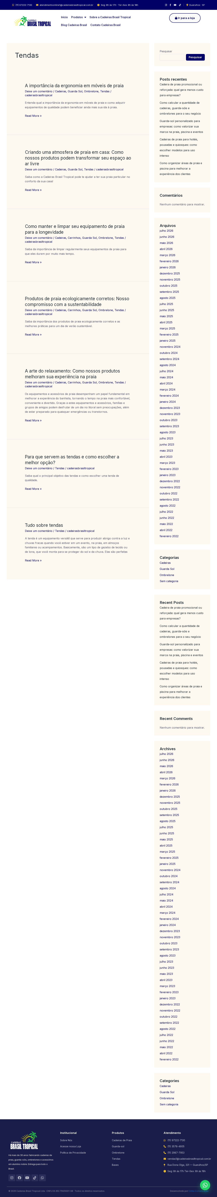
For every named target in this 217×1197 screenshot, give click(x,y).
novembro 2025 (170, 279)
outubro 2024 (169, 353)
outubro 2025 (168, 285)
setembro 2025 (169, 291)
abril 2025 (166, 322)
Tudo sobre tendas (44, 525)
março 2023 (167, 463)
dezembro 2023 (170, 408)
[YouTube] (175, 5)
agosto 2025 (167, 298)
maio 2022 (166, 524)
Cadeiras (60, 91)
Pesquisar (166, 51)
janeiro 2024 (168, 401)
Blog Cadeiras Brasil (74, 25)
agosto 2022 (167, 505)
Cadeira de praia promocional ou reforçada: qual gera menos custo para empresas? (181, 90)
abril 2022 (166, 530)
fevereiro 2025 (169, 334)
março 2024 (167, 389)
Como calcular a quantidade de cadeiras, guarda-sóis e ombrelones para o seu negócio (180, 108)
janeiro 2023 (167, 475)
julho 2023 (166, 438)
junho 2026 (167, 236)
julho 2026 (166, 230)
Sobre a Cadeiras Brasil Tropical (110, 17)
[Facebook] (170, 5)
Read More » (33, 116)
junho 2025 (167, 310)
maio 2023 (166, 450)
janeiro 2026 (168, 267)
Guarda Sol (75, 91)
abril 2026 (166, 249)
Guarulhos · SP (197, 5)
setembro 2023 (169, 426)
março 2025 (167, 328)
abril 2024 (166, 383)
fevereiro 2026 (169, 261)
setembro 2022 (169, 499)
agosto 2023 (167, 432)
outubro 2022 (168, 493)
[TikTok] (180, 5)
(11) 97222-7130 (23, 5)
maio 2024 (166, 377)
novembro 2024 (170, 346)
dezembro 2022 (170, 481)
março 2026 (167, 255)
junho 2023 (167, 444)
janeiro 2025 (167, 340)
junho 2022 (167, 517)
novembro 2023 (170, 414)
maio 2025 (166, 316)
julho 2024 (166, 371)
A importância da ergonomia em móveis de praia (74, 85)
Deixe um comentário (38, 91)
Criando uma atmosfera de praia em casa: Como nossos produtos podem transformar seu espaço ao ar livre (78, 158)
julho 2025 (166, 304)
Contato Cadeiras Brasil (105, 25)
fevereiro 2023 (169, 469)
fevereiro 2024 (169, 395)
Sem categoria (169, 581)
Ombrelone (91, 91)
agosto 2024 (168, 365)
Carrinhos (74, 237)
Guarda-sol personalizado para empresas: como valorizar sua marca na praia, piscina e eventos (181, 126)
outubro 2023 (168, 420)
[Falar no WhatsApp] (205, 1185)
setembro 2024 (169, 359)
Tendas (105, 91)
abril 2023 (166, 456)
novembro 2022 (170, 487)
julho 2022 (166, 511)
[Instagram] (166, 5)
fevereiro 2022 (169, 536)
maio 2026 (166, 243)
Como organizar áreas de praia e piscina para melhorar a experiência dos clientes (181, 168)
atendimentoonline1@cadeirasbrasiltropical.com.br (66, 5)
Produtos (77, 17)
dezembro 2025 (170, 273)
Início (64, 17)
